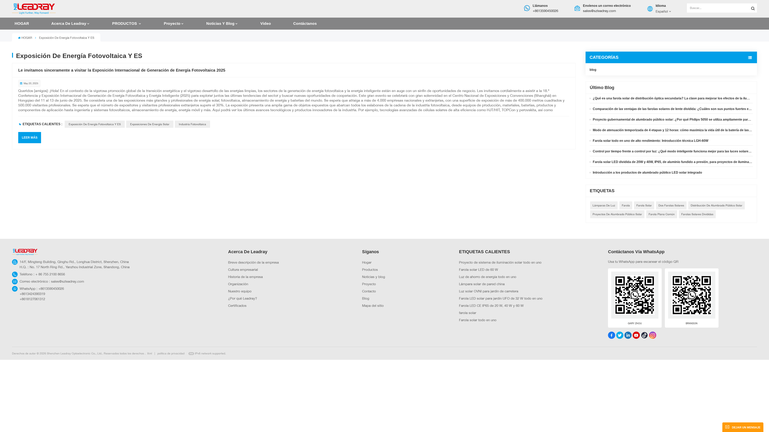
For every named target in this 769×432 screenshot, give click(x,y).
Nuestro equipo (240, 291)
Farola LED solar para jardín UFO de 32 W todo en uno (501, 298)
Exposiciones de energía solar (149, 124)
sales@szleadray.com (599, 11)
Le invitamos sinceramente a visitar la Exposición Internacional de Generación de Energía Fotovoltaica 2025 (121, 70)
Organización (238, 284)
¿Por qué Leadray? (242, 298)
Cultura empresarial (243, 269)
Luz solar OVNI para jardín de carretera (488, 291)
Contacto (369, 291)
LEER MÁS (29, 137)
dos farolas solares (671, 205)
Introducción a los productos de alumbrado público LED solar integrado (647, 172)
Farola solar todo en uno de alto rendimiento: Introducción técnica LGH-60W (650, 140)
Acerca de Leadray (68, 23)
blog (593, 69)
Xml (149, 353)
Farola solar (644, 205)
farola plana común (662, 214)
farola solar (467, 313)
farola (626, 205)
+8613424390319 (32, 294)
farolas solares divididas (697, 214)
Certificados (237, 305)
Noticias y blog (220, 23)
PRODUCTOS (125, 23)
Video (265, 23)
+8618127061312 (32, 299)
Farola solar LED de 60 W (478, 269)
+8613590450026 (545, 11)
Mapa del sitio (373, 305)
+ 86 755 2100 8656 (50, 274)
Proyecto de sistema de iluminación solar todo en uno (500, 262)
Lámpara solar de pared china (482, 284)
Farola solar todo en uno (477, 320)
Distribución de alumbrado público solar (716, 205)
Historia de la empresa (245, 277)
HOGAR (22, 23)
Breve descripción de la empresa (253, 262)
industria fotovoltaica (192, 124)
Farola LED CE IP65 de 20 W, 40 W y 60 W (491, 305)
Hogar (366, 262)
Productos (370, 269)
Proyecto (172, 23)
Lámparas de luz (604, 205)
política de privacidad (170, 353)
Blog (365, 298)
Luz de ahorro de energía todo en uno (487, 277)
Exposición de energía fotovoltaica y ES (95, 124)
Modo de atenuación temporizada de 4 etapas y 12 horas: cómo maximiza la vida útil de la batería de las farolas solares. (673, 130)
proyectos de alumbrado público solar (617, 214)
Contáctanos (305, 23)
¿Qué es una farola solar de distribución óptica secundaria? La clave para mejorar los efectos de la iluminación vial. (673, 98)
